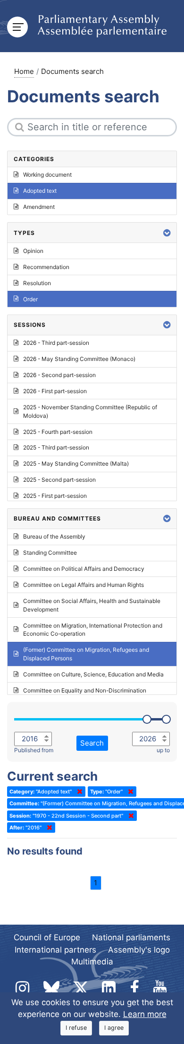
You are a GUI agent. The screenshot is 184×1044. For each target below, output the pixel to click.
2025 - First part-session (55, 495)
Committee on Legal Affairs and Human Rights (83, 584)
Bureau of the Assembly (54, 536)
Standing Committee (50, 552)
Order (30, 299)
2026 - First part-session (55, 391)
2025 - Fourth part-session (57, 431)
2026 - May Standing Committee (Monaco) (79, 358)
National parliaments (131, 937)
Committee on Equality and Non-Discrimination (84, 690)
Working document (47, 174)
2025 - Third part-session (56, 447)
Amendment (39, 206)
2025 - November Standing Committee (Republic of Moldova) (90, 411)
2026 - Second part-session (59, 374)
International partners (55, 949)
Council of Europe (47, 937)
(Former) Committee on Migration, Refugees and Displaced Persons (86, 654)
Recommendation (46, 266)
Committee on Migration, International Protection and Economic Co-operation (92, 630)
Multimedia (92, 961)
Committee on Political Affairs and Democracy (83, 568)
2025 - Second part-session (59, 479)
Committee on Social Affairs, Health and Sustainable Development (91, 605)
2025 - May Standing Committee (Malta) (76, 463)
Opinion (33, 250)
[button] (167, 232)
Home (24, 71)
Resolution (37, 283)
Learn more (145, 1014)
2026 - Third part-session (56, 342)
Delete (78, 791)
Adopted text (40, 190)
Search (92, 742)
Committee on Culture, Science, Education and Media (93, 674)
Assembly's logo (139, 949)
